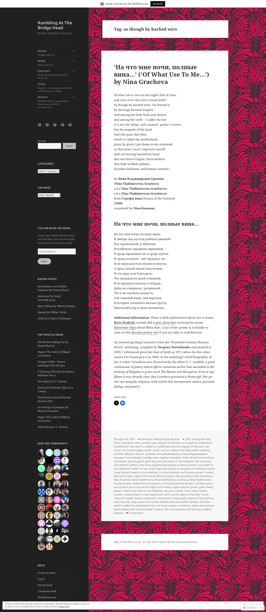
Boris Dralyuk (124, 323)
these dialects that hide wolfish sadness (176, 502)
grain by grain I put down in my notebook (169, 461)
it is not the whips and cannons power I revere (186, 472)
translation (184, 505)
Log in (41, 579)
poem (194, 487)
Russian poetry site (145, 332)
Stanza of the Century (201, 498)
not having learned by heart (178, 483)
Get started (158, 4)
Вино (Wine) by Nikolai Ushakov (57, 306)
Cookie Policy (64, 606)
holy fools (145, 465)
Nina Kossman (122, 479)
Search (42, 141)
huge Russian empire (164, 465)
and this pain (149, 443)
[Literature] (56, 126)
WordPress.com (47, 597)
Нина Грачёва (133, 457)
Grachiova (196, 457)
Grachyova (120, 461)
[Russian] (41, 126)
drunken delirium (124, 454)
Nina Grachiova (165, 476)
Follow (44, 261)
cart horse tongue (132, 450)
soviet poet (164, 498)
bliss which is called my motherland (150, 446)
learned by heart (123, 476)
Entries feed (45, 585)
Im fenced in (184, 468)
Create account (46, 572)
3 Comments (136, 513)
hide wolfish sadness (126, 465)
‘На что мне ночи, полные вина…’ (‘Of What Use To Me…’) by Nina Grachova (161, 74)
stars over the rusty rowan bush (132, 502)
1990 (188, 439)
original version (181, 487)
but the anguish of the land (188, 446)
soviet (137, 498)
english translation (170, 457)
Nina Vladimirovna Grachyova (143, 483)
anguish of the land (169, 443)
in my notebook (149, 472)
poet (201, 487)
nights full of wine (144, 476)
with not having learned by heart (183, 509)
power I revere (122, 490)
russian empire (132, 494)
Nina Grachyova (203, 476)
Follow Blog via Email (54, 228)
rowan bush (191, 490)
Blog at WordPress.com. (128, 542)
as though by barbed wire (197, 443)
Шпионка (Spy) (125, 327)
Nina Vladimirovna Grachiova (171, 479)
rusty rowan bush (153, 494)
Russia (165, 439)
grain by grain (136, 461)
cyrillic (147, 450)
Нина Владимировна (168, 454)
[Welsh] (49, 126)
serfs (167, 494)
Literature (53, 74)
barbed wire (121, 446)
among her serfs (130, 443)
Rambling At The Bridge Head (55, 25)
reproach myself (173, 490)
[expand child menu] (73, 50)
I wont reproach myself (162, 468)
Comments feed (47, 591)
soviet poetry (179, 498)
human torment (187, 465)
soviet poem (149, 498)
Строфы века (150, 457)
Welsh (46, 62)
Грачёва (150, 454)
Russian (46, 52)
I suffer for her (139, 468)
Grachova (208, 457)
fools (185, 457)
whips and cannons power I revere (142, 509)
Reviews (53, 102)
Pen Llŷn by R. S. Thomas (52, 381)
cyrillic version (161, 450)
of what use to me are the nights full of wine (144, 487)
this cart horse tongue (164, 505)
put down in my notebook (147, 490)
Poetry (55, 87)
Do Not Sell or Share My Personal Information (170, 542)
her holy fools (203, 461)
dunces (139, 454)
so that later (178, 494)
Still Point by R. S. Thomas (53, 427)
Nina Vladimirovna (142, 479)
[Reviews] (72, 126)
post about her (165, 323)
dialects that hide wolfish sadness (190, 450)
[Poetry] (64, 126)
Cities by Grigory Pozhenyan (54, 318)
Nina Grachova (184, 476)
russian (118, 494)
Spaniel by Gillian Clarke (52, 312)
